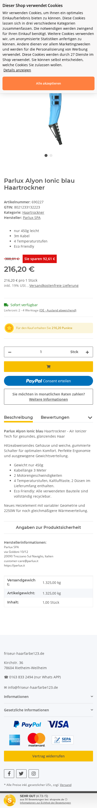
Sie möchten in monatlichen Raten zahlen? (48, 397)
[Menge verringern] (9, 352)
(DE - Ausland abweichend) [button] (57, 310)
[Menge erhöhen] (87, 352)
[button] (90, 417)
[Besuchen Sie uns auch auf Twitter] (21, 773)
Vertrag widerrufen (48, 756)
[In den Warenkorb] (48, 366)
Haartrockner (33, 212)
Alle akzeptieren (48, 83)
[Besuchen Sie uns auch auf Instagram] (34, 773)
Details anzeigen (17, 70)
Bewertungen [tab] (55, 417)
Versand (65, 785)
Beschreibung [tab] (18, 417)
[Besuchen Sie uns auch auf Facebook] (9, 773)
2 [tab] (50, 155)
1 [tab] (46, 155)
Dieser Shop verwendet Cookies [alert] (32, 5)
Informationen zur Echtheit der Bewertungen (45, 802)
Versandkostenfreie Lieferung (54, 285)
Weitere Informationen (48, 399)
